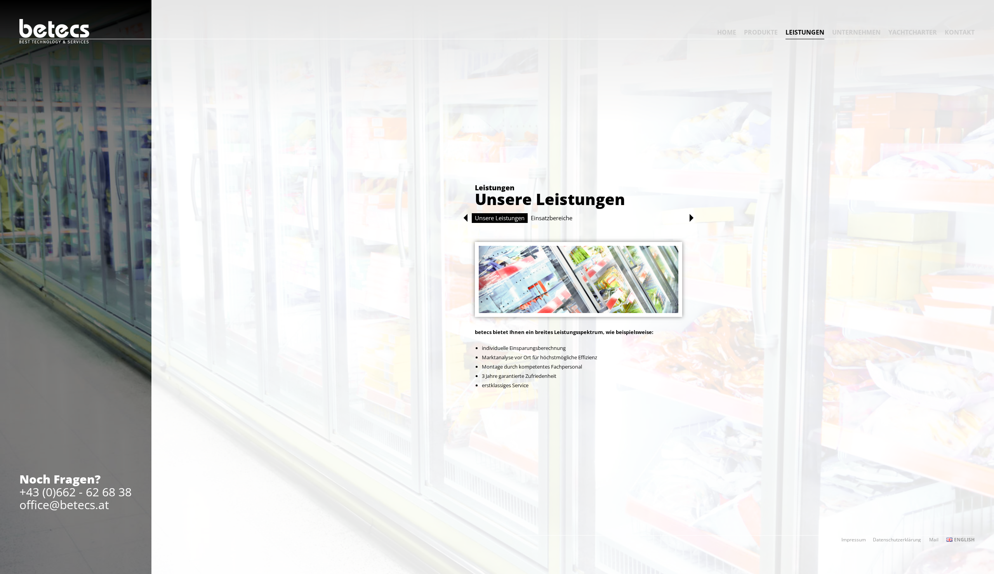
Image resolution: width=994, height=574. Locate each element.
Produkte (761, 32)
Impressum (853, 539)
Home (726, 32)
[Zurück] (465, 218)
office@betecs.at (64, 505)
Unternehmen (856, 32)
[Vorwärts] (691, 218)
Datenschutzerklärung (897, 539)
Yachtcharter (912, 32)
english (964, 539)
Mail (933, 539)
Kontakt (960, 32)
